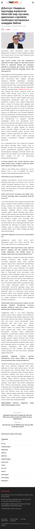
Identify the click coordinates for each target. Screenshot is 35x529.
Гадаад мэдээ (6, 446)
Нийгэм (3, 453)
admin (8, 29)
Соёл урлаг (4, 462)
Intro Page (23, 519)
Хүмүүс (3, 471)
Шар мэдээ (4, 474)
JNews (6, 523)
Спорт (3, 465)
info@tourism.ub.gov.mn (25, 89)
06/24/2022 (15, 29)
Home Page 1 (4, 519)
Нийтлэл (4, 456)
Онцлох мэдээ (6, 459)
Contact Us (13, 520)
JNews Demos (4, 520)
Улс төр (3, 468)
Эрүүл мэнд (5, 477)
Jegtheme (3, 525)
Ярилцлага (4, 480)
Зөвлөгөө (4, 450)
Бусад (3, 443)
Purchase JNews (14, 519)
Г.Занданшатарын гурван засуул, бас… (11, 508)
